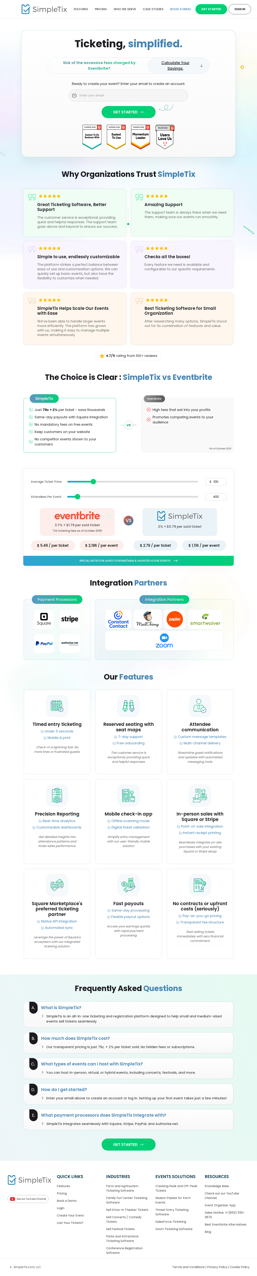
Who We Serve (125, 9)
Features (81, 9)
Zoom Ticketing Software (173, 1229)
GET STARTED (125, 112)
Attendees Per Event (46, 497)
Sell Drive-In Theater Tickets (127, 1210)
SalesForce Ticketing (170, 1221)
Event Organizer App (220, 1205)
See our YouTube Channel (31, 1198)
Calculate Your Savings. (175, 65)
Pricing (101, 9)
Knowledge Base (217, 1186)
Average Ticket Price (46, 482)
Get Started (211, 9)
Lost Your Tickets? (70, 1223)
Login (60, 1208)
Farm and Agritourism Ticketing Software (122, 1188)
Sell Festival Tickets (120, 1229)
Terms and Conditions (188, 1267)
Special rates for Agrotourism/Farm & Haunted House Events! (124, 561)
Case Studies (153, 9)
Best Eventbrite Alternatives (225, 1224)
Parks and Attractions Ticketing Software (122, 1238)
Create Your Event (70, 1215)
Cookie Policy (239, 1267)
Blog (208, 1232)
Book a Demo (67, 1201)
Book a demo (180, 9)
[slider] (93, 481)
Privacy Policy (217, 1267)
